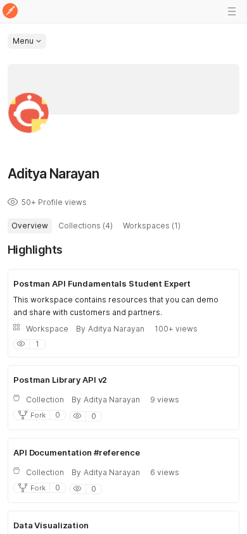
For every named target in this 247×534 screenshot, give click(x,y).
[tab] (30, 225)
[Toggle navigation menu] (231, 11)
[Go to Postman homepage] (10, 11)
